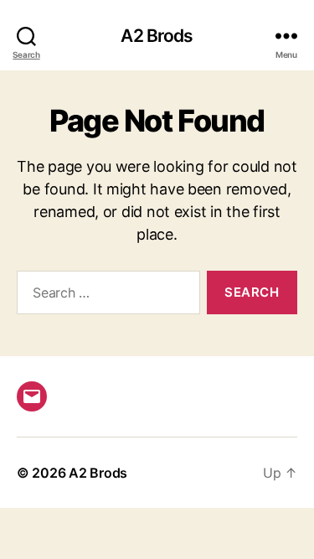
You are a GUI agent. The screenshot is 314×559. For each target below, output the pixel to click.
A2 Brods (157, 35)
